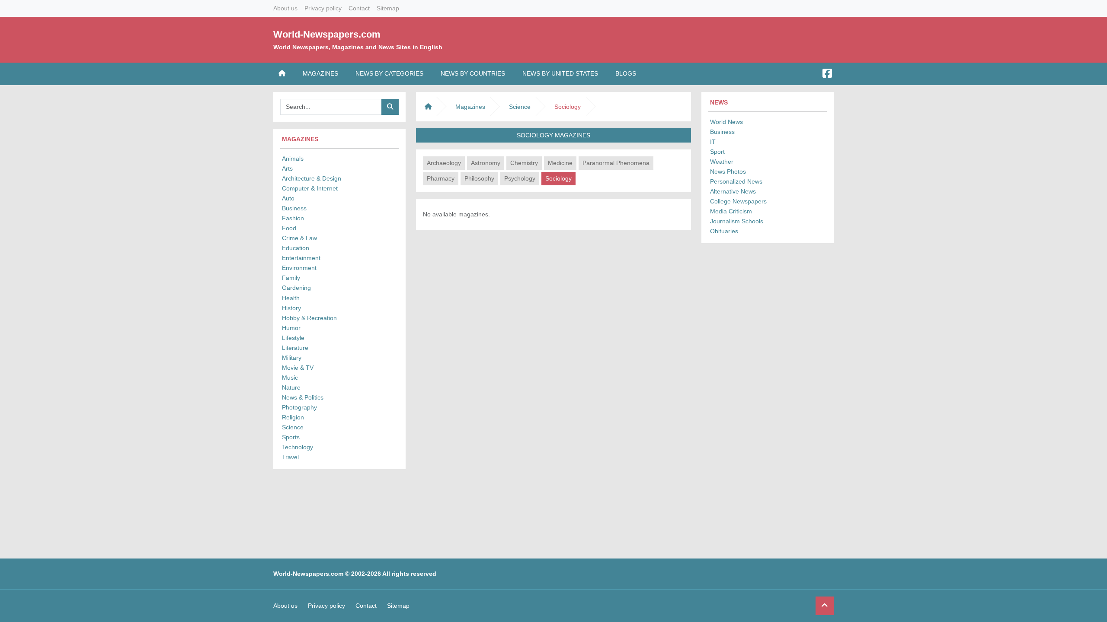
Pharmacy (440, 178)
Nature (291, 387)
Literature (295, 347)
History (291, 308)
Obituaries (724, 231)
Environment (299, 267)
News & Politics (302, 397)
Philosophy (479, 178)
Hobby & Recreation (309, 317)
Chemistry (524, 162)
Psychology (519, 178)
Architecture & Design (311, 178)
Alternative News (733, 191)
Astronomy (485, 162)
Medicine (560, 162)
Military (291, 357)
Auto (288, 198)
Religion (293, 417)
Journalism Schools (736, 221)
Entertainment (301, 257)
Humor (291, 327)
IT (713, 141)
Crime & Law (299, 238)
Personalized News (736, 181)
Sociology (558, 178)
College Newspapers (738, 201)
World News (726, 121)
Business (294, 208)
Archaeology (444, 162)
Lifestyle (293, 337)
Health (291, 298)
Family (291, 277)
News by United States (560, 73)
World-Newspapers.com (327, 34)
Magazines (320, 73)
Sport (717, 151)
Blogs (625, 73)
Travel (290, 457)
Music (290, 377)
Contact (359, 8)
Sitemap (388, 8)
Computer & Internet (310, 188)
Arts (287, 168)
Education (295, 247)
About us (285, 8)
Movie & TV (298, 367)
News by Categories (389, 73)
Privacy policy (323, 8)
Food (289, 228)
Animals (293, 158)
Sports (291, 437)
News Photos (728, 171)
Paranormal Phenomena (615, 162)
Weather (721, 161)
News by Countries (473, 73)
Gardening (296, 287)
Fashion (293, 218)
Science (293, 427)
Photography (299, 407)
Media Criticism (731, 211)
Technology (297, 447)
